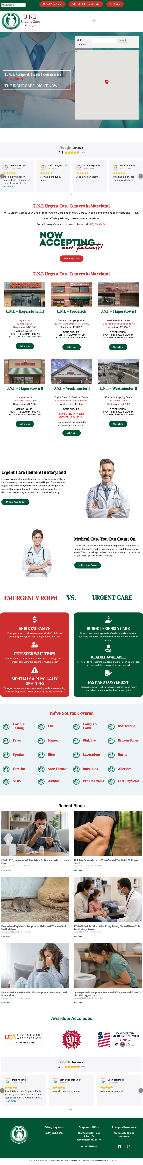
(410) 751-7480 (97, 224)
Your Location (81, 42)
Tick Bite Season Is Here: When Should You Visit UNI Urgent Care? (106, 861)
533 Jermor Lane (118, 400)
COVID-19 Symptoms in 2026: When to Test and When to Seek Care (35, 861)
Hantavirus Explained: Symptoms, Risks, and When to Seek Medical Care (33, 927)
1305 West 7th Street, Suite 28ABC (71, 323)
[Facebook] (119, 1146)
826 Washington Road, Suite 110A (71, 400)
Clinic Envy (113, 1160)
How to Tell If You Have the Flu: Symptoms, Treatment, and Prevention (34, 994)
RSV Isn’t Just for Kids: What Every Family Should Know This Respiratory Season (107, 927)
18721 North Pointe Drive (25, 400)
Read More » (6, 871)
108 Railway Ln (24, 323)
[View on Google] (6, 167)
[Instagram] (128, 1146)
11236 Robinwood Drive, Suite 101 (118, 323)
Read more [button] (10, 1100)
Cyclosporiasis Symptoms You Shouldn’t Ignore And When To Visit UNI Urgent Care (107, 994)
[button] (94, 21)
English (10, 5)
